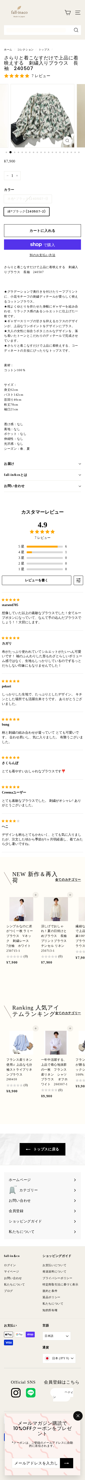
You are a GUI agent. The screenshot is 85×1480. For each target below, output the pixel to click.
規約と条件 (49, 1291)
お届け (9, 464)
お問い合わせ (14, 486)
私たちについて (14, 1284)
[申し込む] (66, 1463)
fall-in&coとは (15, 475)
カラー (9, 189)
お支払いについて (54, 1265)
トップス (44, 49)
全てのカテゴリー (68, 879)
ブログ (8, 1291)
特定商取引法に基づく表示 (60, 1284)
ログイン (10, 1265)
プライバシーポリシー (57, 1278)
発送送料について (54, 1271)
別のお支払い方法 (42, 255)
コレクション (25, 49)
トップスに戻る (45, 1149)
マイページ (11, 1271)
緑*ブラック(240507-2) (27, 211)
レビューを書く (36, 580)
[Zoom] (67, 140)
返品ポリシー (51, 1297)
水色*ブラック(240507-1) (28, 198)
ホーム (8, 49)
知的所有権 (49, 1310)
